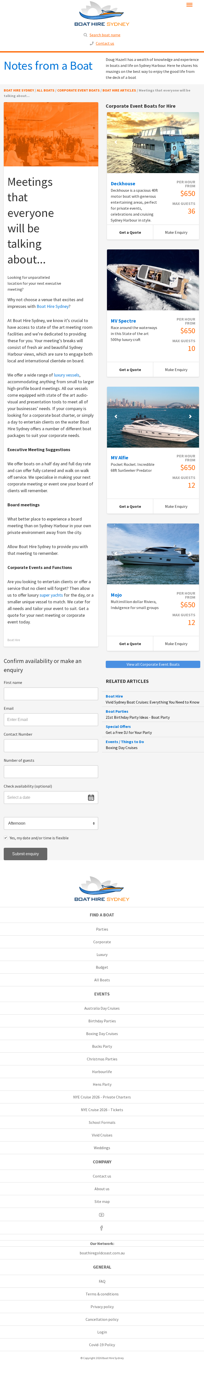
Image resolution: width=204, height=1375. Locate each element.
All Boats (102, 979)
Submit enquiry (25, 854)
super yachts (51, 595)
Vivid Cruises (102, 1135)
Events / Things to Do (125, 741)
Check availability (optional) (28, 786)
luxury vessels (66, 375)
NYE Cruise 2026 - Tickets (102, 1109)
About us (102, 1188)
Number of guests (19, 760)
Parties (102, 929)
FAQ (102, 1281)
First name (13, 682)
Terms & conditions (102, 1293)
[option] (153, 142)
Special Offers (118, 726)
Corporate (102, 941)
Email (9, 708)
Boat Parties (117, 711)
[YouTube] (102, 1214)
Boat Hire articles (119, 90)
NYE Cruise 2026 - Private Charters (102, 1096)
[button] (51, 823)
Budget (102, 967)
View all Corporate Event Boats (153, 664)
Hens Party (102, 1084)
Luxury (102, 954)
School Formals (102, 1122)
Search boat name (105, 34)
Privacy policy (102, 1306)
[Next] (190, 142)
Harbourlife (102, 1071)
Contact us (105, 43)
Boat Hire (13, 640)
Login (102, 1331)
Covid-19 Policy (102, 1344)
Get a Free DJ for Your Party (129, 732)
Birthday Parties (102, 1020)
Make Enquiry (182, 234)
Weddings (102, 1147)
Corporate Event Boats (78, 90)
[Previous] (115, 142)
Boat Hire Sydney (53, 306)
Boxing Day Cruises (122, 747)
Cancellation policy (102, 1319)
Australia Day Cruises (102, 1008)
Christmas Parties (102, 1058)
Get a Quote (136, 234)
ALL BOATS (45, 90)
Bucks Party (102, 1046)
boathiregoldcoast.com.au (102, 1252)
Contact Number (18, 734)
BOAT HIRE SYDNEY (19, 90)
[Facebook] (102, 1227)
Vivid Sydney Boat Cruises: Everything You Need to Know (152, 702)
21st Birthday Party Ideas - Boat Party (138, 717)
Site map (102, 1201)
